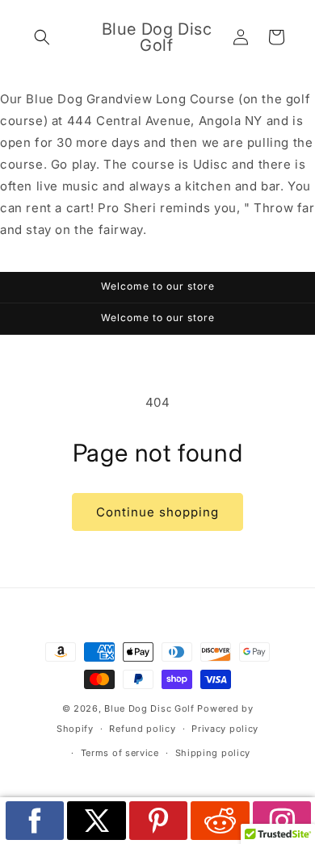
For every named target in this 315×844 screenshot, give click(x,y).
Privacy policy (224, 728)
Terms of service (120, 752)
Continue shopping (157, 512)
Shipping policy (213, 752)
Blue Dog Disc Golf (149, 708)
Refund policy (142, 728)
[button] (42, 37)
